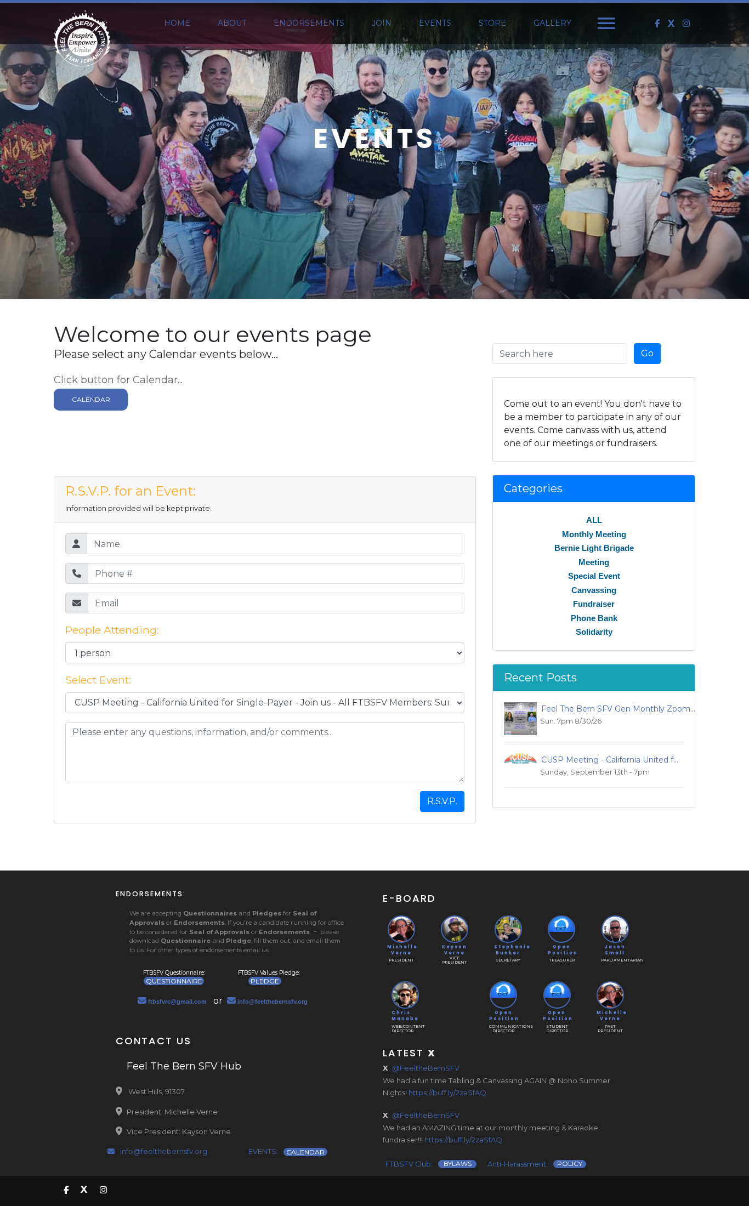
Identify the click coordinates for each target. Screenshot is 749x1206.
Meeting (593, 562)
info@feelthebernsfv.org (162, 1151)
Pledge (265, 981)
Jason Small (615, 950)
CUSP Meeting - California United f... (607, 760)
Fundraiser (594, 603)
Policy (569, 1164)
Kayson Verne (454, 950)
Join (381, 23)
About (232, 23)
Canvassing (593, 590)
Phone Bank (594, 618)
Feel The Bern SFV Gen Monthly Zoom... (616, 709)
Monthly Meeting (594, 534)
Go (647, 353)
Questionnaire (174, 981)
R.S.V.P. (442, 801)
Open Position (562, 950)
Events (435, 23)
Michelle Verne (401, 950)
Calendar (91, 399)
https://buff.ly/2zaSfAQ (447, 1092)
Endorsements (309, 23)
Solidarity (594, 631)
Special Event (594, 576)
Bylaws (458, 1164)
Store (492, 23)
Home (177, 23)
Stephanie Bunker (508, 950)
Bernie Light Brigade (594, 548)
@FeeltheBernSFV (425, 1067)
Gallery (552, 23)
